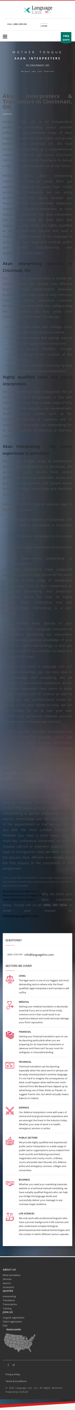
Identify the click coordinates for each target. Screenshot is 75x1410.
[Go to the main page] (37, 10)
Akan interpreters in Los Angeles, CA (22, 895)
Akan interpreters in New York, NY (21, 891)
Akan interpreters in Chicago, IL (19, 899)
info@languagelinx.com (21, 916)
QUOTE (66, 37)
